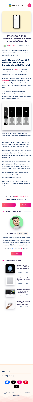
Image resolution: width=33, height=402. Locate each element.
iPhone (21, 196)
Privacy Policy (8, 375)
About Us (6, 371)
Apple (16, 196)
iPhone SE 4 (18, 70)
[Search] (29, 5)
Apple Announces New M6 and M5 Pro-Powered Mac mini (23, 303)
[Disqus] (16, 336)
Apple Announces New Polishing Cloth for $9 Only (23, 279)
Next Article (25, 205)
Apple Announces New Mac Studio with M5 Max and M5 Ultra (23, 291)
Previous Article (9, 205)
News (27, 196)
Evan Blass (5, 80)
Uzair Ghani (10, 233)
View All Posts (16, 253)
